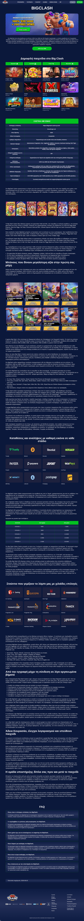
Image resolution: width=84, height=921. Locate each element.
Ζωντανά (31, 63)
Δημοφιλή (13, 63)
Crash (50, 63)
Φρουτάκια (68, 63)
